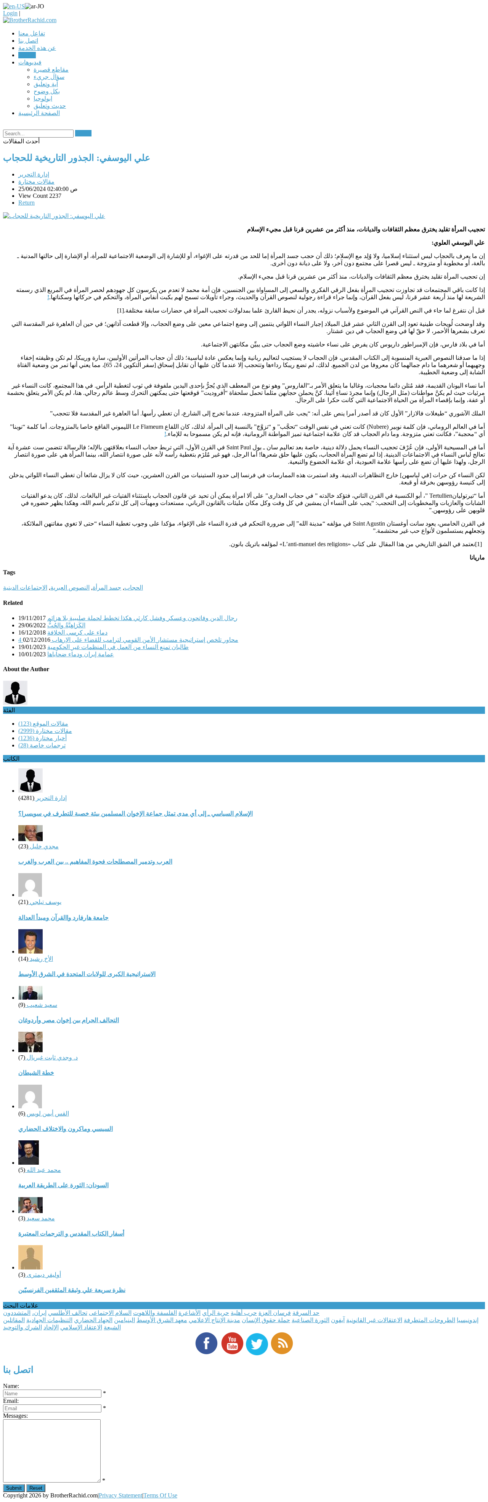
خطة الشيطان (36, 1072)
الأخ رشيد (40, 958)
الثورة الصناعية (310, 1320)
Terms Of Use (160, 1495)
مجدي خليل (43, 846)
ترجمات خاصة (42, 745)
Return (26, 202)
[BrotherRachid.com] (29, 20)
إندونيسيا (467, 1320)
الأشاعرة (189, 1313)
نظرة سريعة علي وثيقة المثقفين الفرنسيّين (71, 1290)
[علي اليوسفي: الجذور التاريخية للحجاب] (54, 216)
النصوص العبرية (70, 587)
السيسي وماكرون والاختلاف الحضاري (65, 1128)
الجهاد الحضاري (93, 1320)
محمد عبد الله (43, 1170)
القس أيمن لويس (47, 1113)
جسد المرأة (107, 587)
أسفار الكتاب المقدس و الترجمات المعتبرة (71, 1233)
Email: (11, 1401)
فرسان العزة (274, 1313)
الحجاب (133, 587)
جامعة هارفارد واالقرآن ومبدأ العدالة (63, 917)
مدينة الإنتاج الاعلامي (214, 1320)
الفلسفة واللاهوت (155, 1313)
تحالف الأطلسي (67, 1313)
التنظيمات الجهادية (49, 1320)
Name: (11, 1386)
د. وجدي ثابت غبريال (51, 1057)
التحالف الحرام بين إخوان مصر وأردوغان (68, 1020)
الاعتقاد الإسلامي (81, 1327)
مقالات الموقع (43, 723)
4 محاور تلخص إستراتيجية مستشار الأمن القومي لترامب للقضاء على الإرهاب (128, 639)
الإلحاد (51, 1327)
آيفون (338, 1320)
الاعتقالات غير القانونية (374, 1320)
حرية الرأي (215, 1313)
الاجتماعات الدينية (25, 587)
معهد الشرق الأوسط (161, 1320)
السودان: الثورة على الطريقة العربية (63, 1185)
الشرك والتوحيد (22, 1327)
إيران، (39, 1313)
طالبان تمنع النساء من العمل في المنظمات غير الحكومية (118, 647)
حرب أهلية (244, 1313)
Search (83, 133)
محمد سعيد (40, 1218)
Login (10, 13)
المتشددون (16, 1313)
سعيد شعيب (41, 1005)
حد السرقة (305, 1313)
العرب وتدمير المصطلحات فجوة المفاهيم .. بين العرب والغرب (95, 861)
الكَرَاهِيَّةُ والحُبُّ (66, 625)
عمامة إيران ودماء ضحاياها (80, 654)
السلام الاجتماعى (110, 1313)
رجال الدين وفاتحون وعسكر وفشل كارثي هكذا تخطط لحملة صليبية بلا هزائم (142, 618)
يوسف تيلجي (44, 902)
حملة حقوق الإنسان (266, 1320)
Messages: (15, 1415)
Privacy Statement (120, 1495)
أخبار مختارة (42, 738)
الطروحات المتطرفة (429, 1320)
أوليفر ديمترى (43, 1274)
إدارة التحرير (33, 174)
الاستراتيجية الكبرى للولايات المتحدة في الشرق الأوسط (87, 974)
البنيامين (124, 1320)
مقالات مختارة (36, 181)
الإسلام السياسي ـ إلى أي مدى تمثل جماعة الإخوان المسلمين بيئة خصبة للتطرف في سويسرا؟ (135, 813)
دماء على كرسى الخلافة (77, 632)
